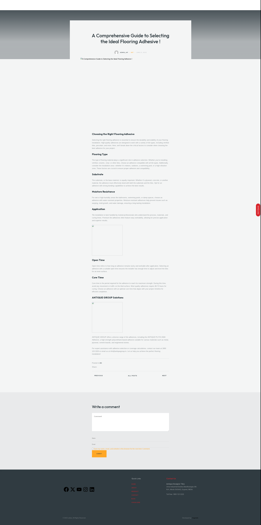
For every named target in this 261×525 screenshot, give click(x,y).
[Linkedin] (92, 489)
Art (101, 363)
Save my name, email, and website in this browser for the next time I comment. (122, 449)
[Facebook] (66, 489)
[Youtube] (79, 489)
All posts (132, 375)
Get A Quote (258, 210)
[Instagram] (85, 489)
